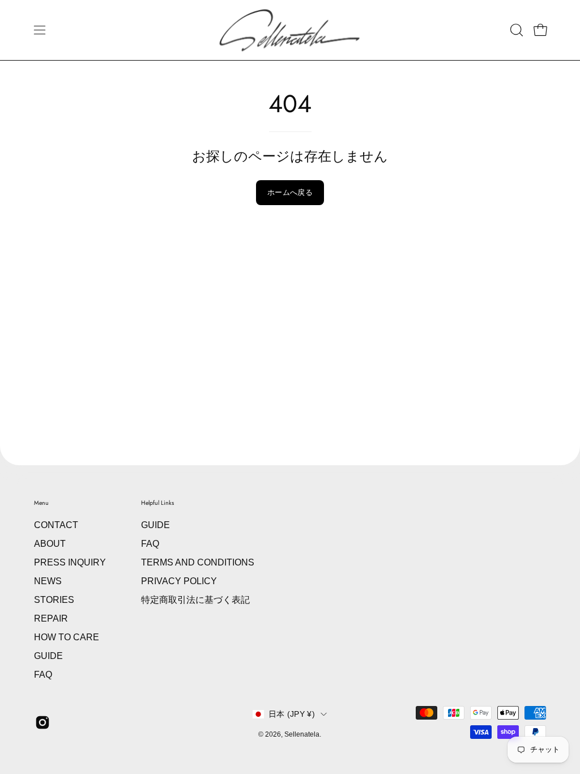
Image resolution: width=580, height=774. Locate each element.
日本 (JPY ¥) (291, 713)
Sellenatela (301, 734)
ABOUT (50, 543)
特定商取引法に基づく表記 (195, 600)
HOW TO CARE (66, 637)
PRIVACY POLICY (179, 581)
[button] (515, 30)
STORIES (54, 600)
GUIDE (48, 656)
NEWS (48, 581)
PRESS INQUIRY (70, 562)
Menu (41, 503)
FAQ (43, 674)
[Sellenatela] (290, 30)
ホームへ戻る (290, 192)
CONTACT (56, 525)
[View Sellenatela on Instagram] (42, 722)
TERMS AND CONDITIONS (197, 562)
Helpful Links (157, 503)
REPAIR (51, 618)
